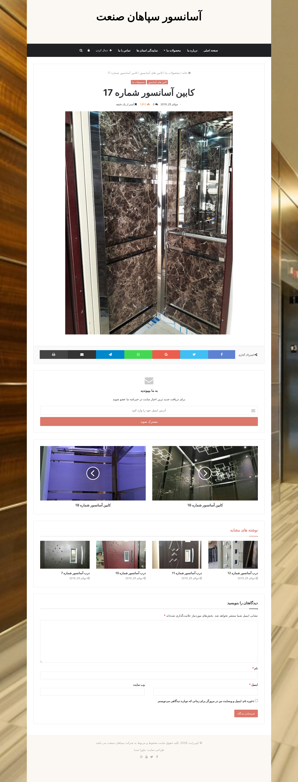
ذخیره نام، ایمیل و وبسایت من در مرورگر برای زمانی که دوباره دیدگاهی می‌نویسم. (205, 701)
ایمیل (253, 684)
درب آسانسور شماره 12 (243, 573)
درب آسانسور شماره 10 (130, 573)
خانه (185, 73)
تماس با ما (124, 50)
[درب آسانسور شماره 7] (65, 555)
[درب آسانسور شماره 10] (121, 555)
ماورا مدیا (140, 749)
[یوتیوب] (146, 757)
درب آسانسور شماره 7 (75, 573)
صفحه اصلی (211, 50)
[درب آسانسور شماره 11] (177, 555)
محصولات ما (173, 50)
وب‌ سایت (139, 684)
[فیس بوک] (156, 757)
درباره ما (192, 50)
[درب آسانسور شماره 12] (233, 555)
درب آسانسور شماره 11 (187, 573)
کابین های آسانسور (151, 73)
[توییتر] (151, 757)
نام (255, 668)
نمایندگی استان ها (147, 50)
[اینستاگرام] (141, 757)
